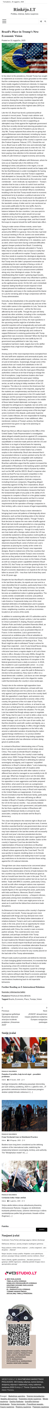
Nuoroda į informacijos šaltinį (13, 992)
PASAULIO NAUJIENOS (20, 996)
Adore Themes (8, 1390)
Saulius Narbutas (16, 1401)
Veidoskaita (4, 1404)
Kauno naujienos (7, 1407)
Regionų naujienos (23, 1407)
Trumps (33, 999)
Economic (19, 999)
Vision (39, 999)
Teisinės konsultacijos (35, 1396)
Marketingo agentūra (16, 1396)
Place (26, 999)
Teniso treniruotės (18, 1404)
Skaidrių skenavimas (8, 1399)
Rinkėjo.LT (24, 9)
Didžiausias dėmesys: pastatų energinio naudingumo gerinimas (22, 1244)
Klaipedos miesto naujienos (30, 1399)
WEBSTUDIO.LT (8, 1379)
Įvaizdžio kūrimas (32, 1401)
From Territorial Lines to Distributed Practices (20, 1137)
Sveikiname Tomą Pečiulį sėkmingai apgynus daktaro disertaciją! (23, 1240)
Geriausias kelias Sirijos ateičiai (14, 1198)
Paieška (5, 1226)
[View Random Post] (41, 21)
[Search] (45, 21)
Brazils (11, 999)
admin (4, 1080)
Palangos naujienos (41, 1407)
